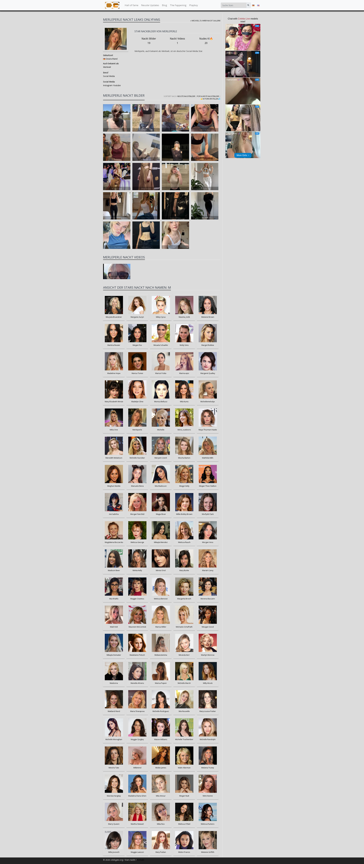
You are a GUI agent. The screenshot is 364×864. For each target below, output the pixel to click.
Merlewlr (107, 67)
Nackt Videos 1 (177, 41)
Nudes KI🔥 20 (206, 41)
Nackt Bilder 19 (149, 41)
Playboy (193, 5)
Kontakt (140, 859)
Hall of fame (131, 5)
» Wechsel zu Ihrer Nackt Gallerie (205, 20)
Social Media (109, 76)
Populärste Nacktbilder (208, 96)
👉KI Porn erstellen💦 (210, 99)
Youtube (116, 85)
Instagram (107, 85)
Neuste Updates (150, 5)
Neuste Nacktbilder (186, 96)
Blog (164, 5)
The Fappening (178, 5)
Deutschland (111, 58)
